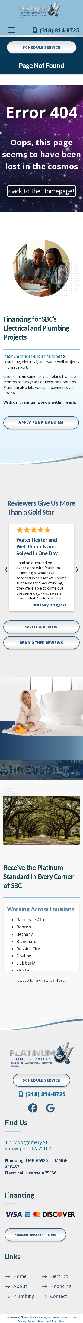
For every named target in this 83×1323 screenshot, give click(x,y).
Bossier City (28, 948)
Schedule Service (41, 47)
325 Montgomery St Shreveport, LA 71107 (28, 1145)
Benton (23, 927)
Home (20, 1276)
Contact (58, 1296)
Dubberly (25, 963)
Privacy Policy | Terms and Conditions (41, 1321)
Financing (60, 1286)
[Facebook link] (33, 1108)
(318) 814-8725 (58, 30)
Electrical (59, 1276)
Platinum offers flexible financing (31, 356)
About (20, 1286)
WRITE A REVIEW (41, 626)
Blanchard (26, 941)
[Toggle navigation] (11, 30)
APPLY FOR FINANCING (41, 422)
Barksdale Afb (30, 919)
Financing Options (35, 1234)
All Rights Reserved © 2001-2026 (58, 1317)
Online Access (30, 1317)
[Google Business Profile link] (50, 1108)
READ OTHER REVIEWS (41, 642)
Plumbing (24, 1296)
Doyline (23, 956)
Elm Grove (26, 970)
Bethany (24, 934)
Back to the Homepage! (41, 191)
